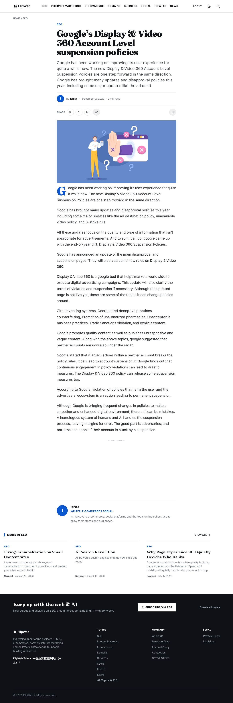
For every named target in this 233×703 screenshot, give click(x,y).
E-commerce (94, 5)
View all (201, 534)
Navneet (8, 576)
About (197, 6)
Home (16, 18)
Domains (114, 5)
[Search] (218, 6)
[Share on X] (70, 112)
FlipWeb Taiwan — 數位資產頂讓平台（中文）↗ (37, 660)
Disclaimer (209, 641)
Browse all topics (210, 607)
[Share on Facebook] (79, 112)
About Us (157, 635)
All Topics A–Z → (107, 680)
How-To (161, 5)
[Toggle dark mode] (209, 6)
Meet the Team (161, 641)
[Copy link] (96, 112)
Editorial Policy (160, 647)
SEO (44, 5)
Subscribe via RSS (158, 607)
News (174, 5)
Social (146, 5)
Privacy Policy (211, 635)
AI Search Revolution (95, 552)
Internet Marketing (66, 5)
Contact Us (158, 652)
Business (130, 5)
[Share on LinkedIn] (87, 112)
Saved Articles (160, 657)
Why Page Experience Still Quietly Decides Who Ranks (179, 554)
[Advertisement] (116, 468)
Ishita (73, 98)
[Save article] (172, 112)
